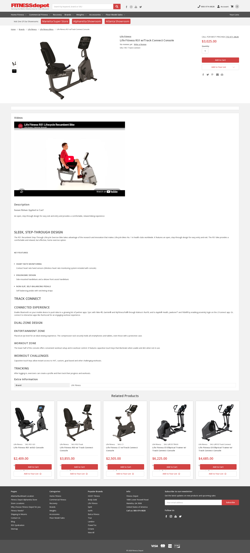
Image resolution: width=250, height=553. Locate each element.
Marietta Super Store (55, 21)
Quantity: (205, 46)
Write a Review (140, 44)
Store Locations (17, 503)
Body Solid (92, 499)
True (90, 518)
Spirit (90, 507)
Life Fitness (93, 503)
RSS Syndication (17, 525)
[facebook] (126, 6)
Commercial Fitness (38, 14)
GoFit (90, 510)
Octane (91, 529)
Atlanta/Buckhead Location (22, 496)
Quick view (32, 423)
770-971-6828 (232, 36)
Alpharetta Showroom (87, 21)
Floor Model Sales (114, 14)
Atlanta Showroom (117, 21)
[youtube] (136, 6)
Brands (68, 14)
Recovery (57, 14)
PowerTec (92, 525)
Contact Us (15, 518)
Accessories (95, 14)
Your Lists (234, 14)
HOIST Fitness (94, 496)
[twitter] (140, 6)
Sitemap (14, 529)
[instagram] (131, 6)
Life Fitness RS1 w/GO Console (29, 447)
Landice (91, 521)
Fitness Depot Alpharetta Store (24, 499)
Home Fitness (18, 14)
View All (91, 532)
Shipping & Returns (19, 514)
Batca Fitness (93, 514)
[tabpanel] (33, 440)
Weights (80, 14)
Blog (13, 521)
